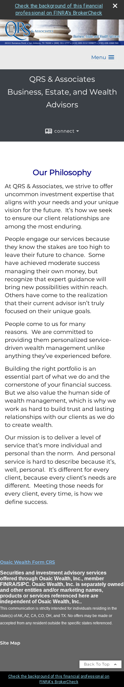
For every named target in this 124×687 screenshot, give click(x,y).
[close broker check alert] (115, 5)
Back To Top (97, 664)
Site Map (10, 643)
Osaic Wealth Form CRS (27, 562)
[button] (103, 57)
